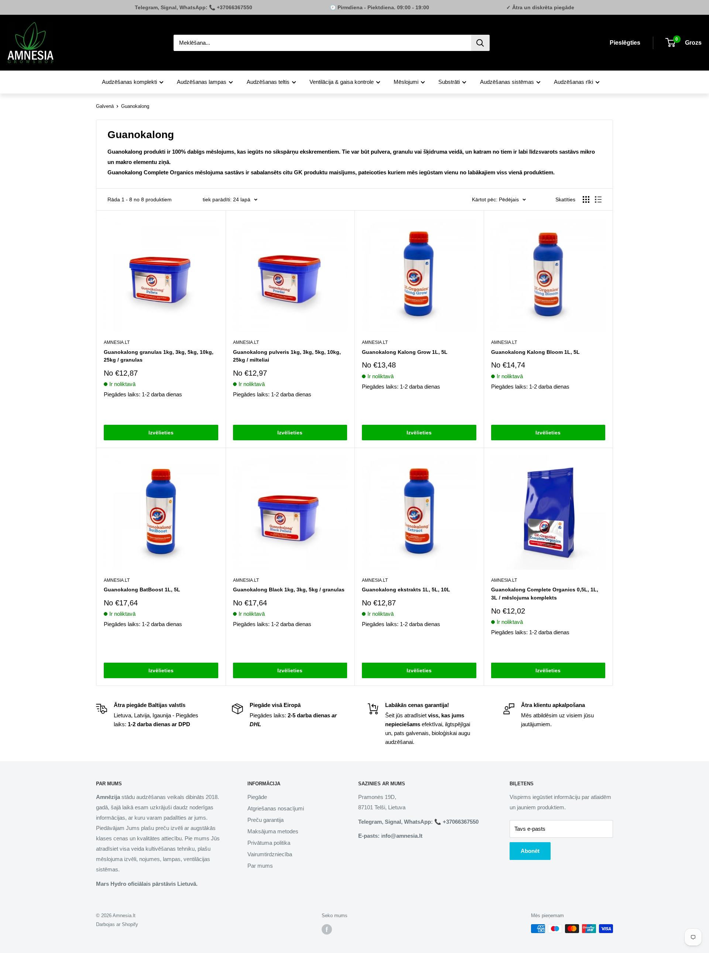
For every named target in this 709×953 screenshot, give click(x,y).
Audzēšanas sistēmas (507, 82)
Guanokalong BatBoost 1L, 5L (142, 589)
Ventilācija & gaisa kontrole (341, 82)
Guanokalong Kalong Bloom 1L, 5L (535, 352)
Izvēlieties (161, 432)
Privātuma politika (268, 843)
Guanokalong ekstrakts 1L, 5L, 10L (406, 589)
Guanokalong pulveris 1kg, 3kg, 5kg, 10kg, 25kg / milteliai (287, 356)
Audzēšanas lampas (201, 82)
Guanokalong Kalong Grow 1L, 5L (405, 352)
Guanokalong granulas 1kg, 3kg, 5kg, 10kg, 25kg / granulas (158, 356)
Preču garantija (265, 820)
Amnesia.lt (117, 342)
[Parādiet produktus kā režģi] (586, 199)
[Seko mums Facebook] (327, 929)
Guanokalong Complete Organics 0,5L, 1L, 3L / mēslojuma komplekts (544, 594)
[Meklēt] (480, 43)
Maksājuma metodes (272, 831)
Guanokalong (135, 106)
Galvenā (105, 106)
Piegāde (257, 797)
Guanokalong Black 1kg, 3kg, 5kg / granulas (289, 589)
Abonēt (530, 851)
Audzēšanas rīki (573, 82)
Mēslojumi (406, 82)
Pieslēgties (625, 43)
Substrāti (449, 82)
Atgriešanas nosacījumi (275, 808)
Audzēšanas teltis (268, 82)
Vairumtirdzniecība (269, 854)
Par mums (260, 866)
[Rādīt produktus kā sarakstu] (598, 199)
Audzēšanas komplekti (129, 82)
